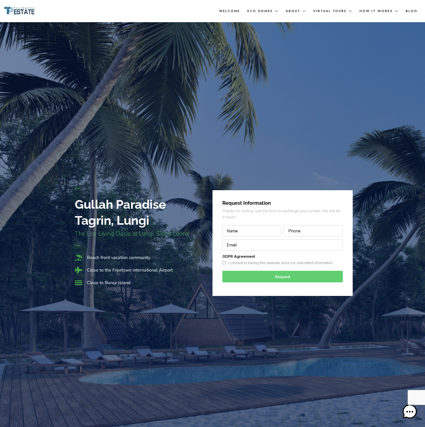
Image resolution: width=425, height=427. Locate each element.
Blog (412, 11)
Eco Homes (260, 11)
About (293, 11)
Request (282, 276)
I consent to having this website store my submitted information (280, 262)
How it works (376, 11)
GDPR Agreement (238, 256)
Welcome (229, 11)
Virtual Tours (330, 11)
